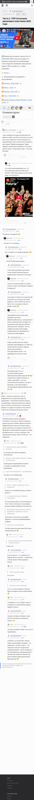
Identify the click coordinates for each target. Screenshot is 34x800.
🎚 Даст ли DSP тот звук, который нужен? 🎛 (14, 1)
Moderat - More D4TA (11, 83)
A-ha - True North (10, 96)
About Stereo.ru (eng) (12, 783)
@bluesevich (21, 130)
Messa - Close (8, 88)
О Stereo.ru (10, 780)
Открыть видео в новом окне (17, 49)
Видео (5, 11)
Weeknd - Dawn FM (10, 92)
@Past (19, 413)
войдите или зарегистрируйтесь (12, 666)
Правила (9, 796)
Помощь (9, 798)
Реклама (9, 788)
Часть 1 (6, 73)
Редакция (9, 785)
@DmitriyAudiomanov (19, 238)
